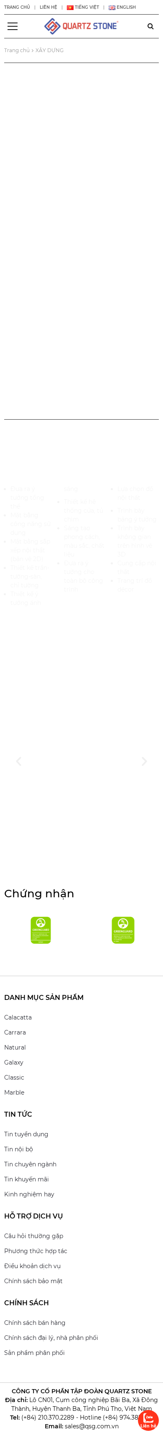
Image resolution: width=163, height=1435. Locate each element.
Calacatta (18, 1017)
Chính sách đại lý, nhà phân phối (51, 1338)
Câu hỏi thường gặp (33, 1236)
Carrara (15, 1032)
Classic (14, 1077)
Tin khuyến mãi (26, 1179)
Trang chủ (17, 7)
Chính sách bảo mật (33, 1281)
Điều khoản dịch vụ (32, 1266)
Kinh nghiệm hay (29, 1194)
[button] (19, 761)
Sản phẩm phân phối (34, 1353)
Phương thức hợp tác (35, 1251)
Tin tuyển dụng (26, 1134)
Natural (15, 1047)
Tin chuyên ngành (30, 1164)
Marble (14, 1092)
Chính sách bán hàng (35, 1323)
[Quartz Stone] (81, 26)
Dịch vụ (81, 113)
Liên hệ (48, 7)
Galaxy (13, 1062)
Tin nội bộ (18, 1149)
